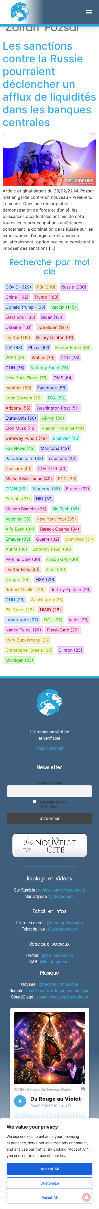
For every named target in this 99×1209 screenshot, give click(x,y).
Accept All (50, 1169)
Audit (78, 620)
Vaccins (18, 519)
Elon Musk (21, 428)
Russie (73, 287)
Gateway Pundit (26, 438)
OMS (63, 378)
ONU (15, 599)
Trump (46, 297)
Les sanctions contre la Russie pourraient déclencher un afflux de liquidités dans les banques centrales (49, 84)
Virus (55, 569)
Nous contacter (50, 748)
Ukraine (19, 327)
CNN (15, 367)
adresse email (49, 782)
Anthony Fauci (49, 367)
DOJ (53, 620)
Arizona (18, 408)
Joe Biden (52, 327)
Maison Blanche (26, 509)
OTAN (16, 489)
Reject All (49, 1197)
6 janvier (66, 438)
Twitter (18, 337)
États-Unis (21, 418)
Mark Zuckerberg (28, 640)
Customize (49, 1183)
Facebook (52, 388)
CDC (69, 357)
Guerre (47, 539)
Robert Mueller (25, 589)
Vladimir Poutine (63, 428)
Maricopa (55, 448)
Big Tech (65, 509)
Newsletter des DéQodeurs (53, 804)
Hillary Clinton (54, 337)
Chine (17, 297)
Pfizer (38, 347)
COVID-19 (52, 468)
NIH (44, 499)
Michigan (19, 660)
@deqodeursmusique (58, 984)
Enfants (18, 499)
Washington (47, 599)
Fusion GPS (62, 559)
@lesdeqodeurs (62, 929)
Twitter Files (23, 569)
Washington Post (57, 408)
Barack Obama (59, 529)
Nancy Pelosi (23, 630)
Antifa (16, 549)
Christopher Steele (29, 650)
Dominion (79, 539)
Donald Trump (25, 307)
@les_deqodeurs (57, 955)
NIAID (50, 610)
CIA (14, 347)
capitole (18, 388)
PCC (67, 478)
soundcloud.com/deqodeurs (62, 997)
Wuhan (43, 357)
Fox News (20, 448)
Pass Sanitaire (24, 458)
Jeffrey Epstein (71, 589)
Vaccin (63, 307)
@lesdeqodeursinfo (64, 922)
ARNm (53, 418)
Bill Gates (20, 610)
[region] (49, 1163)
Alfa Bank (20, 529)
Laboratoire (22, 620)
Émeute (18, 539)
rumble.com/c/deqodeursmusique (57, 990)
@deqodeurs (62, 896)
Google (18, 579)
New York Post (56, 519)
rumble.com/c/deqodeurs (61, 890)
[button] (89, 12)
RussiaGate (63, 630)
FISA (45, 579)
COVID (18, 287)
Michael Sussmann (29, 478)
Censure (19, 468)
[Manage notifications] (86, 1197)
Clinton (70, 650)
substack (63, 458)
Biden (52, 317)
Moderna (46, 489)
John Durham (24, 398)
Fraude (77, 489)
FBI (46, 287)
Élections (20, 317)
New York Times (27, 378)
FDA (57, 398)
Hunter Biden (73, 347)
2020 (16, 357)
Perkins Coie (23, 559)
